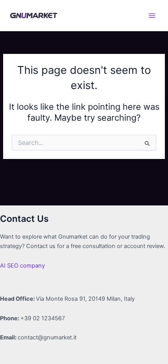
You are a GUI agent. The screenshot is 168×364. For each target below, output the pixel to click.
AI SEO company (22, 265)
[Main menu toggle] (152, 15)
